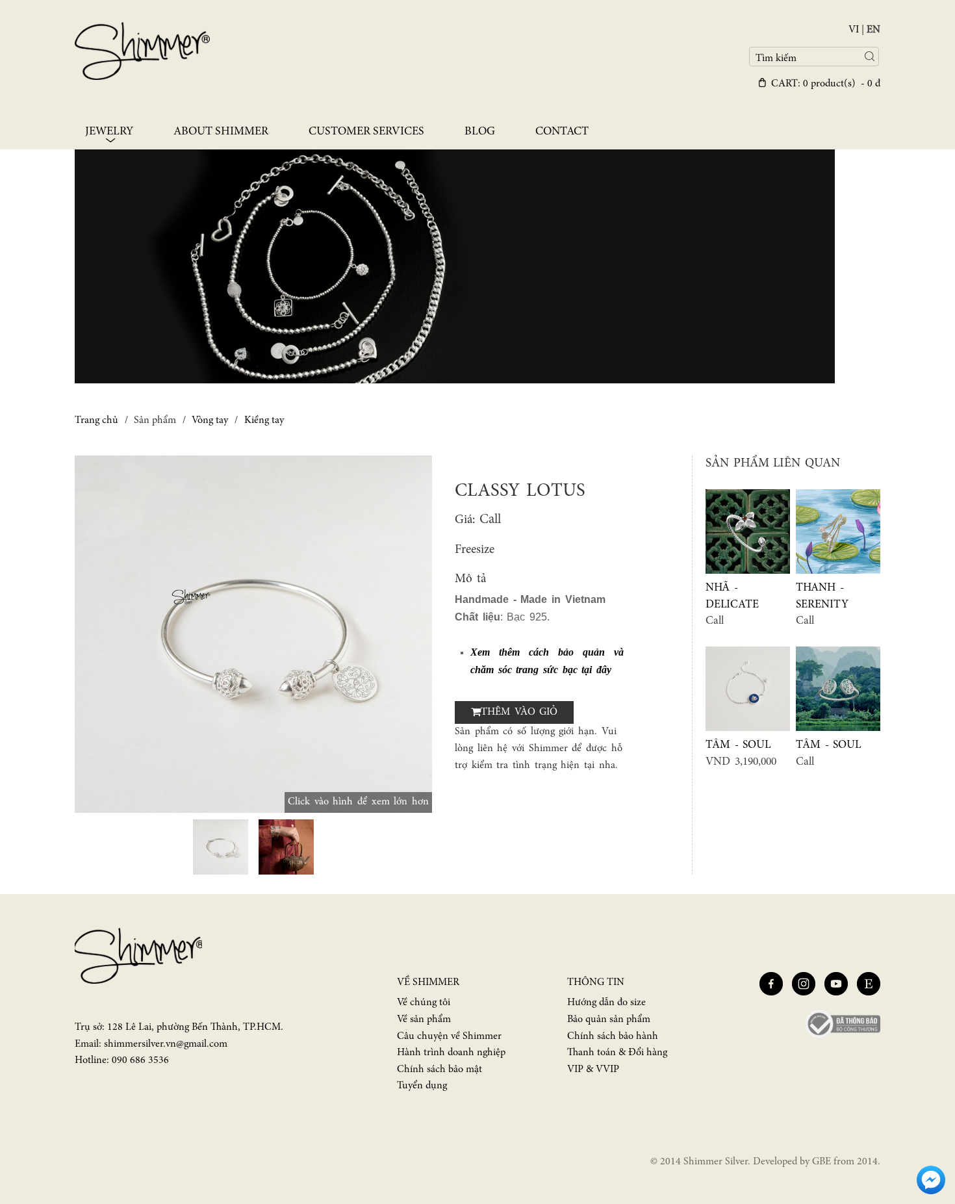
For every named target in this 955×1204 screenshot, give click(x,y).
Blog (480, 132)
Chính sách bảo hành (612, 1036)
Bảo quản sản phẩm (608, 1019)
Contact (562, 132)
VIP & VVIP (593, 1069)
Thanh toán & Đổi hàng (617, 1052)
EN (873, 30)
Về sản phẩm (424, 1019)
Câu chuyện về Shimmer (449, 1036)
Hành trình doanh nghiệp (451, 1052)
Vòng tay (210, 420)
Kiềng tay (264, 420)
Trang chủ (96, 420)
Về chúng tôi (423, 1002)
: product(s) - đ (825, 84)
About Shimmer (220, 132)
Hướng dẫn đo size (606, 1002)
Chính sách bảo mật (439, 1069)
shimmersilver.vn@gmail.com (165, 1044)
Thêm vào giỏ (519, 712)
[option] (253, 634)
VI (853, 30)
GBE (821, 1162)
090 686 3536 (140, 1060)
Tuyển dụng (422, 1086)
